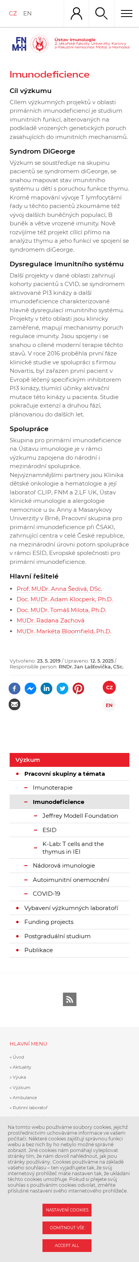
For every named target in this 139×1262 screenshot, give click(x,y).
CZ (13, 13)
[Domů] (91, 44)
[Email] (14, 702)
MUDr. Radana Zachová (51, 620)
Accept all (67, 1245)
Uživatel (76, 13)
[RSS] (69, 999)
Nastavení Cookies (67, 1210)
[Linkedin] (47, 686)
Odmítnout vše (67, 1227)
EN (27, 13)
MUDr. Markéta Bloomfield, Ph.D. (64, 631)
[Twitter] (62, 686)
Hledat (101, 13)
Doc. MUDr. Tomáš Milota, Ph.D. (61, 610)
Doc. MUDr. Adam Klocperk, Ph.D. (65, 599)
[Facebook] (14, 686)
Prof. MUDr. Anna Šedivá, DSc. (59, 588)
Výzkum (27, 759)
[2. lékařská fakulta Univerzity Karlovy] (29, 44)
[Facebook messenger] (31, 686)
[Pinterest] (79, 686)
